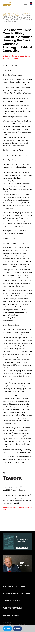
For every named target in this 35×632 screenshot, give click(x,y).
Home (5, 13)
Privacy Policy (7, 622)
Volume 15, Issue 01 (14, 15)
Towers (19, 13)
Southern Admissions (14, 586)
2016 (5, 15)
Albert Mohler (11, 615)
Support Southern (12, 608)
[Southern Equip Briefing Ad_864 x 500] (17, 572)
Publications (11, 13)
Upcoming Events (12, 601)
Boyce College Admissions (16, 594)
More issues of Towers (10, 507)
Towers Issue (27, 13)
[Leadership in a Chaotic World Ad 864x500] (17, 550)
